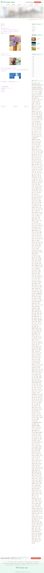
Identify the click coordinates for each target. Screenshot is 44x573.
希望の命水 (33, 106)
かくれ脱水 (36, 351)
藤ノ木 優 (39, 442)
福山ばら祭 (40, 402)
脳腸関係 (38, 419)
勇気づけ (40, 539)
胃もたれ (33, 238)
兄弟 (38, 182)
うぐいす (35, 235)
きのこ (40, 134)
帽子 (39, 108)
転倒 (37, 238)
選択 (32, 151)
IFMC (41, 371)
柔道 (32, 395)
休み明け (39, 397)
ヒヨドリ (38, 194)
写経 (32, 541)
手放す (39, 452)
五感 (35, 164)
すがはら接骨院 (40, 93)
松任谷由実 (37, 248)
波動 (40, 162)
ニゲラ (35, 404)
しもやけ (41, 119)
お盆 (38, 318)
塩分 (41, 364)
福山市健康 (40, 432)
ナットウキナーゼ (38, 379)
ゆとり (32, 205)
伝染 (35, 468)
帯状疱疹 (35, 409)
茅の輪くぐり (37, 410)
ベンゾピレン (33, 354)
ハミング (33, 505)
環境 (32, 190)
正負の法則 (36, 448)
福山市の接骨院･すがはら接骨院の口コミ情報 (37, 85)
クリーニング (36, 108)
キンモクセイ (33, 248)
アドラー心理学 (36, 263)
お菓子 (34, 179)
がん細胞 (33, 468)
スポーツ (37, 250)
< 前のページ (4, 106)
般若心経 (35, 541)
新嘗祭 (41, 169)
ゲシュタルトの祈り (34, 440)
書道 (41, 225)
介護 (35, 245)
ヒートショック (35, 167)
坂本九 (39, 283)
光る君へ (40, 263)
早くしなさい (36, 526)
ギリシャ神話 (36, 103)
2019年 (33, 69)
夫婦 (35, 124)
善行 (32, 323)
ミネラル (39, 104)
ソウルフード (40, 529)
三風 (39, 412)
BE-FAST (33, 275)
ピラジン (39, 536)
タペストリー (39, 435)
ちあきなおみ (33, 400)
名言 (37, 223)
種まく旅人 (33, 273)
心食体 (36, 321)
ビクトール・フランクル (35, 200)
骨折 (39, 238)
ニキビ (39, 152)
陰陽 (38, 159)
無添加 (32, 147)
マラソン (40, 491)
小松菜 (37, 190)
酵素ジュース (36, 539)
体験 (37, 124)
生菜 (36, 399)
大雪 (37, 349)
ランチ (39, 462)
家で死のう (37, 490)
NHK (41, 513)
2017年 (33, 72)
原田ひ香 (37, 377)
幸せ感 (41, 151)
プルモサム (33, 357)
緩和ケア (39, 488)
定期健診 (40, 258)
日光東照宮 (33, 149)
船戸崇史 (33, 142)
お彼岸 (40, 111)
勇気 (41, 190)
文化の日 (33, 458)
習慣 (32, 199)
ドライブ (40, 374)
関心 (38, 521)
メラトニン (40, 189)
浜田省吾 (38, 240)
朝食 (39, 457)
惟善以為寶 (37, 432)
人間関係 (38, 523)
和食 (32, 389)
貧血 (41, 238)
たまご (35, 275)
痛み (40, 126)
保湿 (40, 384)
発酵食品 (37, 189)
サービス (33, 91)
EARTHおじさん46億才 (34, 137)
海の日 (36, 154)
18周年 (41, 399)
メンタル (40, 336)
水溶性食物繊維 (34, 394)
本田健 (39, 184)
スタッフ (33, 93)
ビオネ (37, 496)
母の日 (32, 134)
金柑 (32, 174)
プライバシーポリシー (38, 94)
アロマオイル (38, 99)
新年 (40, 260)
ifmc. (36, 372)
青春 (32, 227)
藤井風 (40, 245)
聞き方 (40, 526)
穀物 (38, 331)
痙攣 (37, 172)
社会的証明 (36, 485)
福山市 (32, 83)
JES (32, 119)
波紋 (37, 227)
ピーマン (36, 536)
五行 (40, 316)
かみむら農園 (33, 180)
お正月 (40, 261)
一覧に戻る (15, 106)
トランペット (37, 364)
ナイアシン (41, 455)
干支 (38, 147)
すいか (37, 195)
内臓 (40, 220)
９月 (40, 159)
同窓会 (32, 285)
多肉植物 (33, 349)
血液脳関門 (33, 371)
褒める (38, 212)
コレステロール (39, 275)
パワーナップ (33, 222)
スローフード (33, 445)
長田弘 (36, 243)
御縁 (32, 210)
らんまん (33, 217)
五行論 (41, 212)
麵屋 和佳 (33, 154)
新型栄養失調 (33, 328)
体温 (40, 387)
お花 (36, 286)
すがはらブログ (34, 27)
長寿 (34, 399)
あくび (38, 285)
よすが (41, 276)
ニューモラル (37, 141)
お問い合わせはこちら (38, 2)
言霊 (36, 147)
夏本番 (35, 303)
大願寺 (35, 313)
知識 (40, 149)
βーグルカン (35, 271)
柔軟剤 (32, 356)
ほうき (40, 437)
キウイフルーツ (37, 339)
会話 (39, 468)
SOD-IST (39, 144)
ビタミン (33, 268)
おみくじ (36, 475)
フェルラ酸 (37, 533)
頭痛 (32, 98)
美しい (32, 402)
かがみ (35, 172)
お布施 (41, 313)
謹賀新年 (38, 473)
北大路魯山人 (33, 508)
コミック (38, 134)
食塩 (32, 366)
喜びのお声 (33, 29)
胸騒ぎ (40, 445)
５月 (32, 189)
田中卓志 (39, 531)
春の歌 (41, 395)
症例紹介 (33, 30)
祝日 (37, 114)
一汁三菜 (33, 324)
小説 (37, 199)
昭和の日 (33, 220)
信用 (32, 296)
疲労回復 (33, 529)
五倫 (36, 513)
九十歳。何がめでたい (37, 309)
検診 (41, 442)
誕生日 (32, 109)
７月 (32, 152)
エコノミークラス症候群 (35, 374)
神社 (34, 114)
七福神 (39, 359)
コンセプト (38, 83)
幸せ (39, 190)
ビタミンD (39, 405)
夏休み (32, 159)
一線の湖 (33, 536)
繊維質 (35, 205)
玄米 (32, 399)
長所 (32, 319)
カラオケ (33, 260)
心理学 (32, 192)
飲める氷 (41, 417)
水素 (41, 369)
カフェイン (40, 228)
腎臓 (38, 470)
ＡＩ (36, 174)
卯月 (38, 286)
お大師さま (33, 344)
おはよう (39, 225)
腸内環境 (39, 271)
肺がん (35, 356)
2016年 (33, 74)
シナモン (38, 220)
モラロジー (33, 141)
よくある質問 (39, 91)
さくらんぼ (33, 232)
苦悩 (39, 199)
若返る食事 (33, 367)
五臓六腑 (35, 285)
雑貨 (34, 101)
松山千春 (37, 228)
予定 (32, 131)
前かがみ (39, 440)
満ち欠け (41, 205)
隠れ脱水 (35, 488)
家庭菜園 (36, 500)
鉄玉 (34, 462)
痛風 (37, 242)
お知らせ (33, 26)
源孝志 (38, 498)
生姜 (35, 220)
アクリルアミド (37, 352)
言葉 (40, 207)
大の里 (32, 281)
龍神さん (33, 104)
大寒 (35, 349)
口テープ (41, 266)
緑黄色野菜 (38, 276)
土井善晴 (37, 415)
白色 (37, 420)
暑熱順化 (35, 227)
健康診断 (38, 362)
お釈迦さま (33, 521)
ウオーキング (33, 280)
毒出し (39, 278)
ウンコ (39, 369)
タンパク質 (33, 432)
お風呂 (39, 167)
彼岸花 (39, 243)
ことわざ (33, 261)
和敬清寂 (35, 430)
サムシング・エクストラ (35, 480)
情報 (38, 187)
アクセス (36, 93)
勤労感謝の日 (33, 207)
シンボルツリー (36, 131)
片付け (37, 452)
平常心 (40, 427)
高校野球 (41, 232)
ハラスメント (35, 323)
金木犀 (39, 450)
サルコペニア (35, 395)
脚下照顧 (33, 526)
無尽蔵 (32, 506)
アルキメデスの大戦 (34, 301)
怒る (32, 415)
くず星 (36, 187)
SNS (40, 323)
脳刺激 (32, 313)
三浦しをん (39, 366)
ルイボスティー (34, 146)
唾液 (38, 266)
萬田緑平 (33, 538)
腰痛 (32, 316)
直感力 (32, 197)
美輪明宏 (40, 448)
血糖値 (36, 212)
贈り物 (40, 483)
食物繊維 (33, 230)
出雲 (32, 162)
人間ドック (33, 443)
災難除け (33, 475)
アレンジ (33, 187)
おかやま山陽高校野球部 (35, 422)
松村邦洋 (33, 265)
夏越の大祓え (39, 301)
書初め (32, 359)
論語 (32, 377)
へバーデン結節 (34, 136)
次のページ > (27, 106)
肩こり (38, 233)
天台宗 (40, 329)
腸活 (36, 442)
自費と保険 (36, 96)
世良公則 (35, 311)
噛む (37, 518)
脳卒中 (36, 273)
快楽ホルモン (33, 452)
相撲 (38, 109)
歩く (39, 334)
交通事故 (37, 346)
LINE (39, 265)
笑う (40, 346)
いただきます (39, 475)
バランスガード (39, 372)
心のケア (33, 185)
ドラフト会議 (33, 250)
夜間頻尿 (36, 470)
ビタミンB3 (33, 457)
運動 (37, 245)
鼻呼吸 (40, 503)
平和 (36, 152)
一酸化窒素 (33, 463)
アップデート (40, 511)
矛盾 (36, 184)
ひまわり (36, 538)
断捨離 (37, 404)
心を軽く (39, 528)
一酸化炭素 (37, 503)
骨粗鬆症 (33, 164)
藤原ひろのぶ (38, 136)
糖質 (40, 486)
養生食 (32, 531)
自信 (36, 465)
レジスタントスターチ (36, 437)
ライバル (37, 412)
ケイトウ (39, 538)
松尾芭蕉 (40, 202)
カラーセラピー (34, 420)
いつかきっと (33, 379)
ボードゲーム (39, 157)
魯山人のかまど (38, 508)
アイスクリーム (34, 237)
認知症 (37, 336)
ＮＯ (39, 237)
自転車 (41, 508)
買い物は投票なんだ (34, 139)
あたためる (33, 503)
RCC (39, 210)
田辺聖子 (33, 339)
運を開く (38, 493)
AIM (40, 324)
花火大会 (35, 318)
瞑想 (32, 182)
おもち (32, 263)
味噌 (38, 154)
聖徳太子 (33, 528)
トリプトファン (40, 478)
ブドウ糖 (37, 457)
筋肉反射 (37, 222)
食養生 (32, 311)
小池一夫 (33, 245)
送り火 (40, 318)
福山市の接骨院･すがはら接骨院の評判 (36, 87)
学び (40, 187)
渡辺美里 (40, 377)
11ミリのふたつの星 (34, 362)
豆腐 (32, 404)
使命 (41, 516)
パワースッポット (38, 101)
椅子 (32, 101)
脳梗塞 (39, 273)
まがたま (35, 159)
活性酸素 (38, 146)
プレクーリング (37, 417)
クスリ (41, 197)
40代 (40, 490)
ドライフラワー (39, 356)
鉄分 (36, 462)
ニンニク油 (35, 119)
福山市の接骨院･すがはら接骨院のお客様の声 (37, 89)
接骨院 (35, 83)
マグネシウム (40, 501)
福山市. (36, 260)
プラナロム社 (33, 331)
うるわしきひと (40, 400)
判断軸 (39, 485)
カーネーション (39, 341)
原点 (37, 192)
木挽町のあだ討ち (34, 498)
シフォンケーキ (40, 185)
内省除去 (40, 200)
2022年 (33, 63)
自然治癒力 (37, 382)
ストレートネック (38, 280)
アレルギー (33, 243)
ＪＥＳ (36, 104)
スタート (33, 485)
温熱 (41, 265)
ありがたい (39, 407)
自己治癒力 (33, 382)
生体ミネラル (35, 389)
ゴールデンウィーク (34, 392)
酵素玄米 (38, 455)
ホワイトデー (33, 184)
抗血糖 (32, 488)
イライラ (40, 230)
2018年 (33, 71)
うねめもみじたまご (38, 121)
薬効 (39, 351)
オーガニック (40, 179)
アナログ (37, 427)
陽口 (40, 233)
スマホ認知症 (36, 288)
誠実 (39, 480)
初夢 (39, 357)
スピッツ (36, 217)
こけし (40, 314)
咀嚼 (40, 311)
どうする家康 (37, 215)
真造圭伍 (33, 369)
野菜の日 (39, 321)
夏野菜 (41, 152)
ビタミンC (38, 458)
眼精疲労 (40, 481)
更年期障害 (33, 253)
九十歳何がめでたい (37, 306)
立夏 (34, 189)
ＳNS (38, 323)
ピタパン (37, 180)
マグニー (36, 144)
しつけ (32, 172)
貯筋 (38, 395)
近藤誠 (38, 197)
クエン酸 (38, 384)
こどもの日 (35, 397)
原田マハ (33, 501)
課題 (32, 157)
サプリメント (36, 258)
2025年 (33, 58)
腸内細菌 (35, 316)
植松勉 (38, 465)
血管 (35, 261)
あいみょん (38, 303)
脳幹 (32, 194)
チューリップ (36, 132)
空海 (35, 276)
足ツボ (32, 114)
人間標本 (33, 478)
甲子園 (32, 126)
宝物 (32, 435)
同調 (40, 498)
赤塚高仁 (33, 108)
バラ (37, 402)
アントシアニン (40, 518)
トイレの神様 (33, 169)
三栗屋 (38, 314)
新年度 (39, 217)
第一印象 (41, 523)
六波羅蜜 (35, 314)
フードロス (35, 387)
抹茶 (37, 394)
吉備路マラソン (34, 493)
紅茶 (36, 169)
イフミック (33, 372)
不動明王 (38, 313)
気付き (32, 409)
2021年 (33, 65)
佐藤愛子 (39, 308)
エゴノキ (40, 131)
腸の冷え (41, 533)
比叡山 (38, 326)
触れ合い (38, 164)
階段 (38, 311)
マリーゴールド (34, 195)
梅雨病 (40, 227)
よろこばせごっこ (34, 414)
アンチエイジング (34, 233)
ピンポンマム (33, 341)
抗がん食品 (33, 465)
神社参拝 (33, 258)
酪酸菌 (32, 495)
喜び (35, 240)
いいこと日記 (40, 114)
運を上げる (37, 357)
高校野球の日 (35, 319)
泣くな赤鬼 (33, 321)
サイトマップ (37, 564)
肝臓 (32, 387)
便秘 (38, 174)
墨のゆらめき (35, 366)
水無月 (40, 521)
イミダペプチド (34, 384)
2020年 (33, 67)
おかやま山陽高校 (37, 268)
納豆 (37, 237)
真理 (34, 410)
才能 (32, 518)
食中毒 (39, 516)
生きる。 (33, 450)
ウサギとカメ (33, 412)
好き (41, 468)
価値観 (32, 430)
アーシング (33, 215)
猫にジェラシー (37, 324)
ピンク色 (33, 447)
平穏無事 (33, 334)
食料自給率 (36, 447)
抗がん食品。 (40, 463)
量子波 (35, 194)
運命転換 (33, 407)
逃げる (32, 405)
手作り (37, 179)
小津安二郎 (37, 329)
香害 (34, 190)
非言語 (38, 486)
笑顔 (39, 180)
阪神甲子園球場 (40, 319)
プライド (36, 528)
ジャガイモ (39, 500)
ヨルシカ (33, 276)
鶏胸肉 (40, 382)
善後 (32, 326)
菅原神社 (40, 192)
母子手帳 (35, 197)
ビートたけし (33, 427)
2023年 (33, 62)
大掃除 (32, 473)
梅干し (32, 116)
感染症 (36, 266)
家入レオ (33, 225)
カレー (40, 146)
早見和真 (40, 296)
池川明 (41, 182)
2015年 (33, 76)
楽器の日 (35, 405)
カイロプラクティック (34, 255)
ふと (34, 192)
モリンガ (33, 144)
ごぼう (35, 495)
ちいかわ (38, 541)
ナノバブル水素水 (34, 291)
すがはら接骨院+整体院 (39, 116)
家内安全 (33, 351)
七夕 (34, 152)
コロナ (39, 96)
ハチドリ (40, 132)
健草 (34, 435)
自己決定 (40, 250)
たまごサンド (36, 278)
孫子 (39, 404)
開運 (32, 235)
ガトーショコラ (34, 223)
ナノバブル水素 (39, 298)
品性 (37, 361)
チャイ (39, 169)
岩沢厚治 (36, 450)
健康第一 (40, 349)
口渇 (40, 235)
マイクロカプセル (38, 354)
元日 (37, 261)
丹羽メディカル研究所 (37, 142)
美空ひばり (37, 253)
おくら (32, 419)
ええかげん (33, 417)
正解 (32, 410)
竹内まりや (40, 328)
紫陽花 (35, 298)
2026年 (33, 56)
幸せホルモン (35, 182)
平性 (40, 506)
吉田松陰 (39, 505)
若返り (32, 271)
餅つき (38, 119)
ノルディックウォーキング (35, 491)
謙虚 (36, 521)
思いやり (33, 124)
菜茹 (38, 399)
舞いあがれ (37, 207)
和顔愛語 (40, 422)
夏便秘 (32, 303)
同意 (39, 195)
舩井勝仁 (41, 106)
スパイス (37, 111)
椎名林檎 (33, 288)
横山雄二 (35, 199)
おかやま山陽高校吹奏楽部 (39, 293)
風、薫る (39, 513)
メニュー (36, 91)
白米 (41, 397)
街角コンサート (34, 455)
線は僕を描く (39, 534)
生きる (37, 202)
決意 (34, 359)
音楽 (33, 121)
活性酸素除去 (38, 425)
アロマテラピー (38, 151)
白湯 (32, 462)
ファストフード (37, 443)
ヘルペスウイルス (40, 409)
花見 (32, 286)
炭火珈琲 (33, 306)
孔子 (40, 285)
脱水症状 (38, 235)
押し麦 (41, 394)
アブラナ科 (33, 442)
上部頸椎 (33, 103)
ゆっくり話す (37, 232)
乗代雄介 (41, 286)
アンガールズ (33, 533)
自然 (36, 157)
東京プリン (33, 460)
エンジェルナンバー (36, 126)
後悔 (34, 419)
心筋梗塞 (33, 470)
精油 (34, 151)
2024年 (33, 60)
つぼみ (39, 389)
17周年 (37, 400)
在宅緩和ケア (33, 490)
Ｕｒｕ (32, 278)
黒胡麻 (37, 328)
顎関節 (35, 518)
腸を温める (33, 534)
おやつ (38, 430)
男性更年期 (33, 481)
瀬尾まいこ (36, 283)
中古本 (35, 296)
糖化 (37, 296)
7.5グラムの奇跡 (34, 361)
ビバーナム (33, 293)
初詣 (40, 473)
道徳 (40, 141)
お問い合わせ (33, 94)
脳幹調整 (35, 98)
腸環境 (38, 260)
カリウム (41, 291)
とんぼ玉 (40, 124)
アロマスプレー (34, 99)
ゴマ (33, 266)
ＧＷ (40, 129)
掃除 (38, 344)
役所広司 (33, 283)
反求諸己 (36, 505)
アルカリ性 (33, 543)
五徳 (34, 377)
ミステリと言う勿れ (34, 177)
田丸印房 (38, 162)
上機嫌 (36, 534)
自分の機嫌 (33, 513)
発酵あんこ (35, 281)
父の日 (32, 298)
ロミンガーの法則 (36, 506)
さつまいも (36, 478)
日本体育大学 (33, 111)
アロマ (38, 98)
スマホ (40, 177)
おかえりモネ (37, 149)
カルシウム (36, 501)
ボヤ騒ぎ (37, 445)
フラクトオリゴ (34, 496)
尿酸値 (32, 397)
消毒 (41, 96)
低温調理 (39, 367)
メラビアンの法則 (34, 486)
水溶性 (38, 392)
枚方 (41, 167)
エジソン (39, 255)
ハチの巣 (36, 225)
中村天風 (40, 223)
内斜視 (39, 361)
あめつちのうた (34, 242)
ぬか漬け (41, 493)
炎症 (34, 402)
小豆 (41, 237)
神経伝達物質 (36, 265)
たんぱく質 (36, 334)
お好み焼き (36, 529)
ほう (41, 136)
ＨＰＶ (35, 162)
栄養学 (38, 316)
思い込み (33, 448)
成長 (32, 523)
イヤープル (33, 228)
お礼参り (33, 352)
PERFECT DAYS (39, 281)
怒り (34, 415)
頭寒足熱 (37, 463)
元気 (35, 238)
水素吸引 (37, 371)
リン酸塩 (33, 539)
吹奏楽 (39, 270)
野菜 (38, 387)
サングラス (33, 453)
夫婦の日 (33, 212)
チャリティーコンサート (35, 270)
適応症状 (33, 96)
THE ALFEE (36, 407)
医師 (41, 389)
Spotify (32, 329)
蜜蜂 (34, 134)
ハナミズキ (38, 129)
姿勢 (41, 99)
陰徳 (39, 288)
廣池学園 (39, 139)
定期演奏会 (33, 364)
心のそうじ (33, 346)
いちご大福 (36, 185)
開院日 (32, 132)
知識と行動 (37, 511)
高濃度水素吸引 (34, 425)
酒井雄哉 (35, 326)
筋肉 (39, 242)
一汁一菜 (40, 415)
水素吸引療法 (33, 483)
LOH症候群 (37, 481)
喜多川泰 (35, 531)
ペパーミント (40, 172)
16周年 (38, 291)
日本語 (39, 371)
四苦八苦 (33, 240)
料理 (36, 435)
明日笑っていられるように (39, 460)
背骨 (39, 103)
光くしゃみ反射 (37, 453)
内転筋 (41, 242)
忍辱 (32, 314)
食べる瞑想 (33, 511)
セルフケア (37, 483)
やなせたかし (33, 516)
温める (38, 205)
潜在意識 (37, 210)
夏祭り (32, 318)
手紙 (38, 177)
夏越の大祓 (36, 230)
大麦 (39, 394)
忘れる (36, 344)
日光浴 (37, 516)
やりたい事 (40, 447)
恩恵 (37, 495)
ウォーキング (33, 336)
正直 (41, 480)
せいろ (40, 352)
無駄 (37, 468)
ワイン (36, 106)
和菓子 (35, 523)
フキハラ (33, 500)
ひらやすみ (36, 369)
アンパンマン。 (39, 414)
